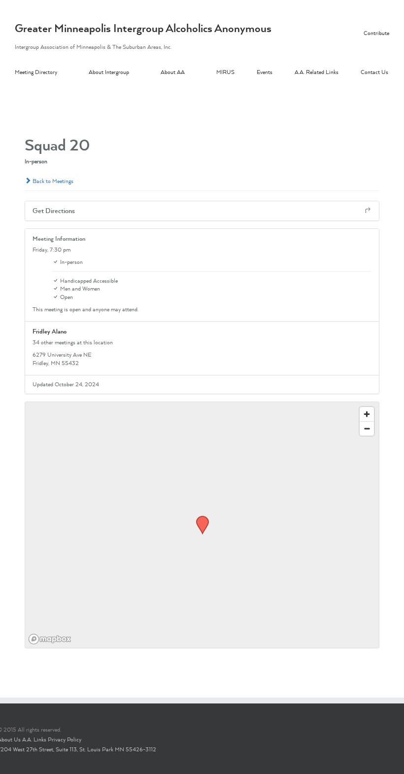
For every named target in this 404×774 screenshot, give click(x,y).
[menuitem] (52, 72)
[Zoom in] (367, 414)
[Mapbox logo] (49, 639)
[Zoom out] (367, 428)
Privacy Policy (64, 739)
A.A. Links (34, 739)
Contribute (376, 33)
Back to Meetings (52, 181)
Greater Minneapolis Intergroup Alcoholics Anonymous (143, 28)
